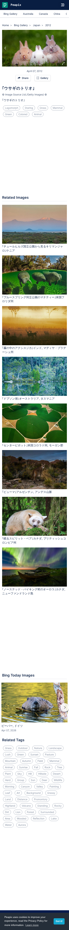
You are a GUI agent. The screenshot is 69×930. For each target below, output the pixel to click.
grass (43, 107)
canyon (25, 786)
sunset (34, 754)
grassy (51, 792)
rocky (58, 805)
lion (18, 812)
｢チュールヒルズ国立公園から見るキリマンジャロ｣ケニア (32, 248)
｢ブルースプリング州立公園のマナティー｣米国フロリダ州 (33, 299)
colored (22, 114)
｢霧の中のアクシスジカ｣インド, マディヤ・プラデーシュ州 (34, 350)
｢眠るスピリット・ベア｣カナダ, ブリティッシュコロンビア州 (34, 540)
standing (42, 805)
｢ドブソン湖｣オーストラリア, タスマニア (28, 398)
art (18, 792)
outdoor (23, 748)
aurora (22, 824)
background (34, 792)
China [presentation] (57, 13)
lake (54, 818)
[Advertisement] (34, 157)
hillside (42, 773)
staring (29, 107)
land (8, 799)
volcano (26, 805)
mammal (57, 107)
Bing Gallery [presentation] (10, 13)
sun (33, 780)
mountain (10, 760)
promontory (40, 799)
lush (7, 754)
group (20, 780)
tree (59, 767)
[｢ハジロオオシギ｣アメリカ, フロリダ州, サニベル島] (5, 48)
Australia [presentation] (28, 13)
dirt (7, 812)
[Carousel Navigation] (34, 710)
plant (8, 773)
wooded (21, 818)
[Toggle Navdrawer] (63, 5)
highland (10, 805)
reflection (38, 818)
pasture (49, 754)
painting (54, 786)
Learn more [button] (32, 925)
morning (9, 786)
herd (8, 780)
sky (19, 773)
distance (22, 799)
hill (30, 773)
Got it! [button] (59, 921)
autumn (26, 760)
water (8, 824)
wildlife (58, 780)
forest (30, 812)
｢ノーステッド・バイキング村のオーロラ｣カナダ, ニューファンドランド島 (33, 591)
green (8, 114)
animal (38, 114)
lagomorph (11, 107)
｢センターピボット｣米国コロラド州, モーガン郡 (32, 445)
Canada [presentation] (43, 13)
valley (39, 786)
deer (44, 780)
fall (36, 767)
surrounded (47, 812)
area (7, 818)
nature (38, 748)
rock (47, 767)
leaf (7, 792)
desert (57, 773)
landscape (55, 748)
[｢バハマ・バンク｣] (63, 48)
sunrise (23, 767)
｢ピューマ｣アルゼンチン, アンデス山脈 (27, 492)
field (40, 760)
